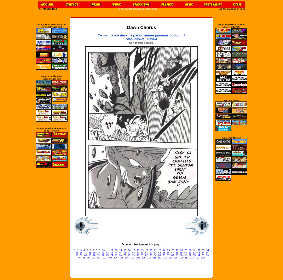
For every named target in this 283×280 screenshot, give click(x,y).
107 (132, 257)
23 (159, 250)
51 (146, 252)
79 (133, 255)
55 (164, 252)
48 (133, 252)
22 (155, 250)
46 (124, 252)
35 (77, 252)
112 (159, 257)
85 (159, 255)
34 (207, 250)
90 (181, 255)
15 (125, 250)
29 (186, 250)
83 (151, 255)
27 (177, 250)
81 (142, 255)
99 (88, 257)
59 (181, 252)
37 (85, 252)
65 (207, 252)
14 (120, 250)
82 (146, 255)
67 (81, 255)
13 (116, 250)
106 (127, 257)
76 (120, 255)
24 (164, 250)
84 (155, 255)
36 (81, 252)
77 (124, 255)
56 (168, 252)
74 (111, 255)
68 (85, 255)
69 (90, 255)
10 (103, 250)
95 (203, 255)
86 (164, 255)
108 (138, 257)
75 (116, 255)
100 (93, 257)
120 (203, 257)
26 (173, 250)
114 (170, 257)
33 (203, 250)
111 (154, 257)
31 (194, 250)
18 (138, 250)
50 (142, 252)
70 (94, 255)
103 (110, 257)
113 (165, 257)
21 (151, 250)
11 (107, 250)
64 (203, 252)
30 (190, 250)
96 (207, 255)
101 (99, 257)
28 (181, 250)
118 (192, 257)
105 (121, 257)
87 (168, 255)
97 (79, 257)
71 (98, 255)
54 (159, 252)
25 (168, 250)
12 (112, 250)
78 (129, 255)
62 (194, 252)
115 (176, 257)
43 (111, 252)
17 (133, 250)
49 (138, 252)
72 (103, 255)
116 (181, 257)
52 (151, 252)
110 (149, 257)
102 (104, 257)
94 (198, 255)
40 (98, 252)
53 (155, 252)
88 (172, 255)
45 (120, 252)
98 (84, 257)
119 (197, 257)
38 (90, 252)
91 (185, 255)
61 (190, 252)
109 (143, 257)
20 (146, 250)
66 (77, 255)
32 (199, 250)
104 (115, 257)
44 (116, 252)
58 (177, 252)
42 (107, 252)
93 (194, 255)
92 (190, 255)
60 (185, 252)
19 (142, 250)
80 (138, 255)
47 (129, 252)
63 (198, 252)
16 (129, 250)
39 (94, 252)
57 (172, 252)
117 (186, 257)
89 (177, 255)
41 (103, 252)
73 (107, 255)
